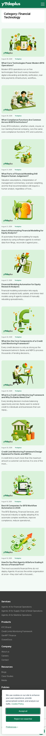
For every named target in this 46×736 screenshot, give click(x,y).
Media (4, 680)
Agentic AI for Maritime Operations (16, 615)
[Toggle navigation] (43, 4)
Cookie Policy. (18, 703)
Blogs (3, 672)
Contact (5, 660)
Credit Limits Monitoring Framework (16, 631)
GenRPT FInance (8, 635)
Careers (5, 656)
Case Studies (7, 676)
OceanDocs (6, 639)
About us (5, 651)
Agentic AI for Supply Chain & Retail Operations (21, 611)
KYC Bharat (6, 627)
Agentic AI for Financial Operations (16, 607)
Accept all (23, 711)
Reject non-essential (23, 718)
